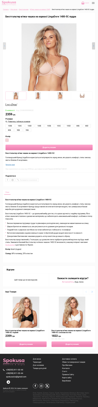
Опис (7, 192)
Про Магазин (67, 365)
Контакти (66, 368)
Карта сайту (67, 378)
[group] (49, 57)
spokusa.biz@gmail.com (16, 377)
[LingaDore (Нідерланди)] (11, 107)
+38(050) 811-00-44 (14, 370)
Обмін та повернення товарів (73, 362)
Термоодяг (37, 362)
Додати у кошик (49, 147)
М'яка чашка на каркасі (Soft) (40, 9)
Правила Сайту (68, 374)
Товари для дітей (39, 368)
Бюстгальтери (23, 9)
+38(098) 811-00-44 (14, 373)
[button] (93, 45)
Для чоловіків (38, 365)
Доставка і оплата (69, 359)
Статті (64, 371)
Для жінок (13, 9)
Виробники (66, 381)
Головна (6, 9)
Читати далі (10, 165)
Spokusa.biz (10, 245)
